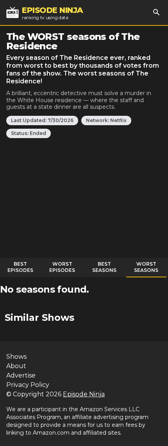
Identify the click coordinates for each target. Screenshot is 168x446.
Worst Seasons (146, 267)
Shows (16, 356)
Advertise (21, 375)
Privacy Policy (27, 384)
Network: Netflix (106, 120)
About (16, 366)
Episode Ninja (84, 394)
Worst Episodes (62, 267)
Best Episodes (20, 267)
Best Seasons (104, 267)
